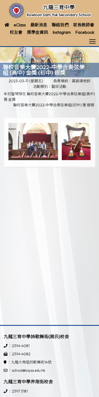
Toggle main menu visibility (92, 41)
